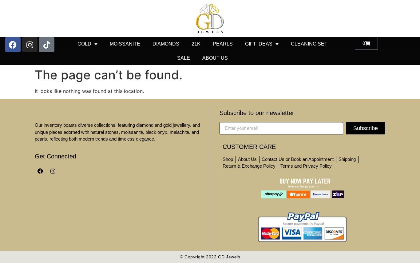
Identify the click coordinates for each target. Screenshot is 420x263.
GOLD (84, 43)
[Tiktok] (46, 44)
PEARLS (223, 43)
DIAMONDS (166, 43)
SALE (183, 58)
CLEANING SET (309, 43)
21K (196, 43)
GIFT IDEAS (258, 43)
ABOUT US (215, 58)
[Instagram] (30, 44)
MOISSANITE (125, 43)
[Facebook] (13, 44)
